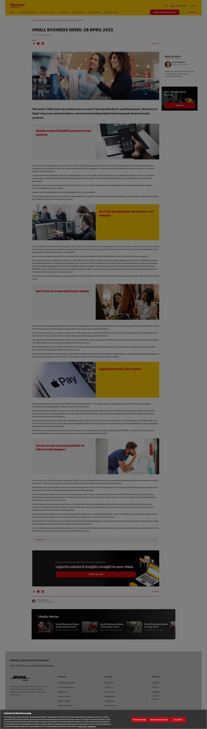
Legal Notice (91, 726)
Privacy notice (82, 726)
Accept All (178, 720)
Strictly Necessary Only (159, 720)
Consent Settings (139, 720)
